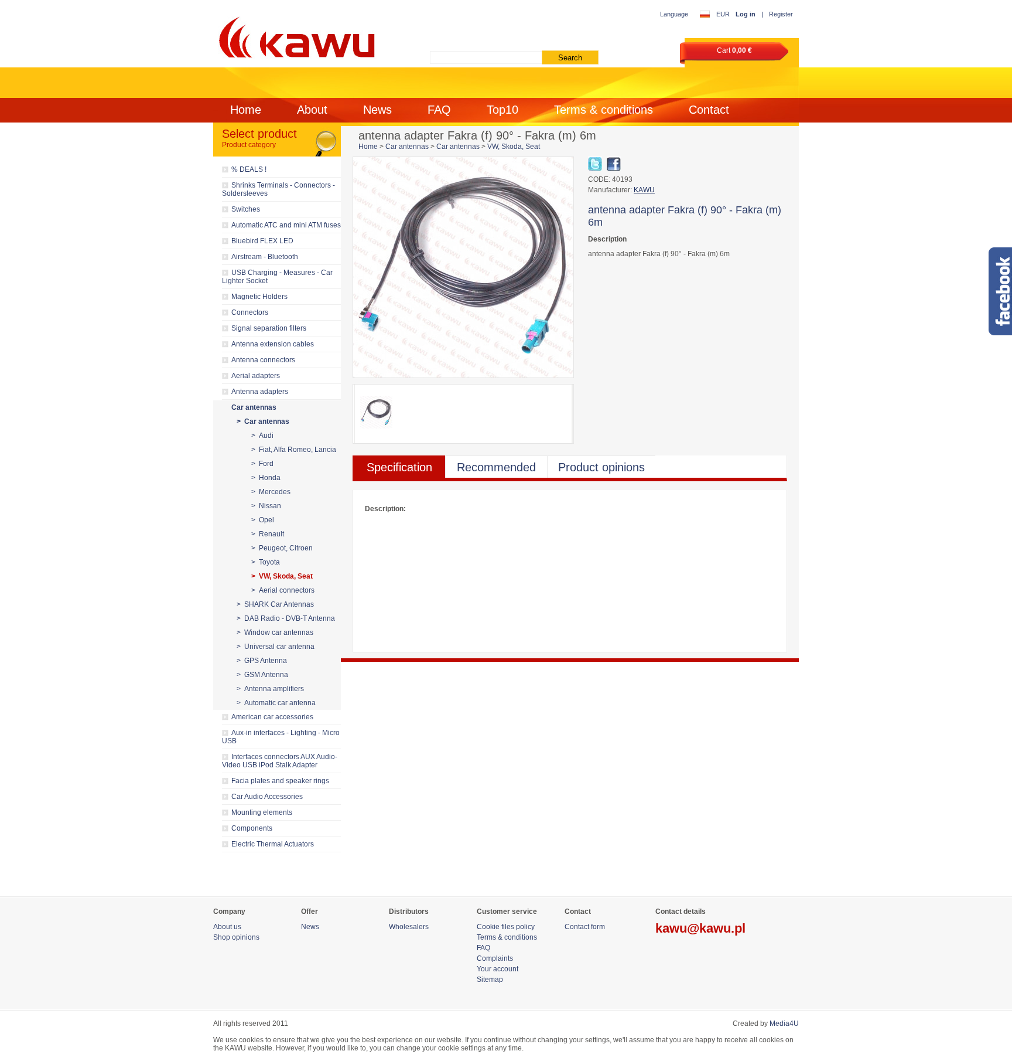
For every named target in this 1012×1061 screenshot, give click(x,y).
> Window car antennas (275, 632)
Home (245, 109)
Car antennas (253, 407)
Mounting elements (261, 812)
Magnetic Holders (259, 297)
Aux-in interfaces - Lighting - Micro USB (281, 737)
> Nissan (266, 506)
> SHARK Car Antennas (275, 604)
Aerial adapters (255, 376)
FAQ (439, 109)
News (377, 109)
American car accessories (272, 717)
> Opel (262, 520)
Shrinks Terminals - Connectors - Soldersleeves (278, 189)
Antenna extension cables (272, 344)
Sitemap (490, 979)
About (312, 109)
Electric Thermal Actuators (272, 844)
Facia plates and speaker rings (280, 781)
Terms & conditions (603, 109)
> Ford (262, 464)
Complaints (495, 958)
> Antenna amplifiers (270, 689)
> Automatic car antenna (276, 703)
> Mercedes (270, 492)
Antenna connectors (263, 360)
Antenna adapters (259, 391)
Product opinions (601, 467)
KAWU (644, 190)
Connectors (249, 312)
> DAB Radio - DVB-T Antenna (286, 618)
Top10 (502, 109)
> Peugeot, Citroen (282, 548)
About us (227, 927)
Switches (245, 209)
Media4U (784, 1023)
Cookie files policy (506, 927)
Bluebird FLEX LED (262, 241)
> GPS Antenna (262, 661)
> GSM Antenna (262, 675)
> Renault (267, 534)
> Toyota (265, 562)
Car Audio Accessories (267, 797)
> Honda (266, 478)
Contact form (585, 927)
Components (251, 828)
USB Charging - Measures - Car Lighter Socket (277, 276)
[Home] (295, 35)
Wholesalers (409, 927)
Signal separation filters (268, 328)
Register (781, 14)
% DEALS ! (248, 169)
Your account (497, 969)
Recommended (496, 467)
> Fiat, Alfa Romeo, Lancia (293, 450)
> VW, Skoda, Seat (282, 576)
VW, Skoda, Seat (513, 146)
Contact (709, 109)
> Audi (262, 435)
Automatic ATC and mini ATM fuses (286, 225)
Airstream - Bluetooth (264, 257)
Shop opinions (236, 937)
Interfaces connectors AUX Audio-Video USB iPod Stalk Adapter (279, 761)
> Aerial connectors (282, 590)
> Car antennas (263, 421)
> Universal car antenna (275, 646)
